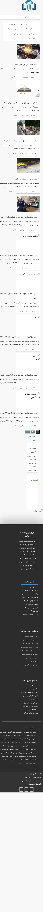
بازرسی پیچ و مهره (32, 661)
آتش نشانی (32, 33)
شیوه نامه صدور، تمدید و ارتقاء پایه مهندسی (24, 647)
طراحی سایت (36, 781)
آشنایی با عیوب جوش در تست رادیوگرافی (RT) (20, 102)
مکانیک (12, 24)
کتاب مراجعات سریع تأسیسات (28, 654)
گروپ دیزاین (32, 784)
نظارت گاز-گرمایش (30, 29)
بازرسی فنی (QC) (16, 33)
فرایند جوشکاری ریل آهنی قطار (26, 64)
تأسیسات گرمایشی (32, 658)
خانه (35, 24)
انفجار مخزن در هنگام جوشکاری (26, 179)
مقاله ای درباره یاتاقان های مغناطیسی (26, 643)
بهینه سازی (25, 781)
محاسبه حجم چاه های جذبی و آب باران (26, 636)
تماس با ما (33, 766)
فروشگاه (24, 24)
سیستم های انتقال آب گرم (30, 665)
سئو (30, 781)
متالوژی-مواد (32, 38)
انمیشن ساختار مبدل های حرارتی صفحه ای (25, 640)
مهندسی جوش (12, 29)
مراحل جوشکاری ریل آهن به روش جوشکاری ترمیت (18, 140)
